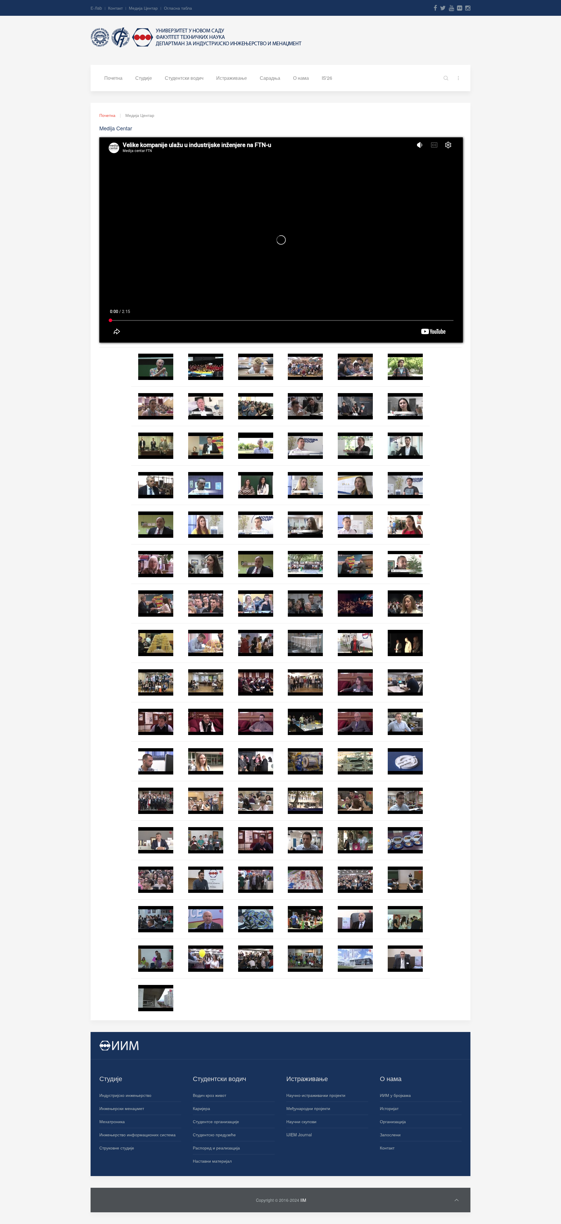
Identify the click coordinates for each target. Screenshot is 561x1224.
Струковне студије (116, 1148)
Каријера (201, 1108)
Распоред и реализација (216, 1148)
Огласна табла (178, 8)
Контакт (115, 8)
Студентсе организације (216, 1121)
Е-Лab (96, 8)
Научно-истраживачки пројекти (315, 1095)
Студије (143, 78)
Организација (393, 1121)
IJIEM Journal (299, 1134)
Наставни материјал (212, 1161)
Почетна (113, 78)
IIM (303, 1200)
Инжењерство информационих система (137, 1134)
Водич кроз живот (209, 1095)
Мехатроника (112, 1121)
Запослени (390, 1134)
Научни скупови (301, 1121)
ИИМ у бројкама (395, 1095)
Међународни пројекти (308, 1108)
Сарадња (270, 78)
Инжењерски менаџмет (121, 1108)
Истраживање (231, 78)
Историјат (389, 1108)
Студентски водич (184, 78)
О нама (301, 78)
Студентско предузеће (214, 1134)
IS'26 (327, 78)
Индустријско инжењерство (125, 1095)
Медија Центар (143, 8)
